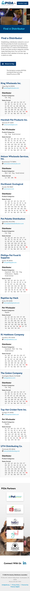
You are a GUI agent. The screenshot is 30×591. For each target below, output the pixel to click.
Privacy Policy (16, 585)
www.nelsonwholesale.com (12, 164)
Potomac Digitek (15, 587)
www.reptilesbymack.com (11, 303)
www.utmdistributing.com (12, 451)
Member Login (22, 3)
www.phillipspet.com (10, 262)
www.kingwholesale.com (11, 88)
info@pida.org (5, 585)
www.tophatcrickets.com (11, 414)
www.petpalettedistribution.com (14, 223)
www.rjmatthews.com (10, 339)
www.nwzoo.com (9, 189)
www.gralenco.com (9, 378)
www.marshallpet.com (10, 125)
